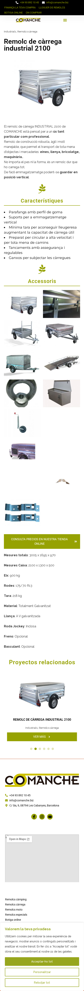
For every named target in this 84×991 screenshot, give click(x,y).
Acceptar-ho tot (42, 961)
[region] (42, 957)
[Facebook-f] (34, 817)
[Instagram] (42, 817)
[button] (65, 20)
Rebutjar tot (42, 982)
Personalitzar (42, 972)
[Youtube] (50, 817)
